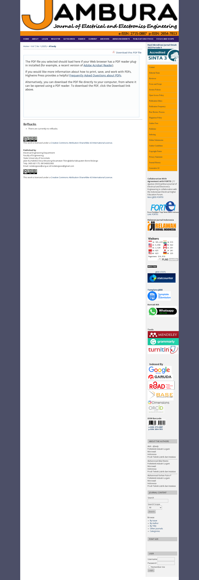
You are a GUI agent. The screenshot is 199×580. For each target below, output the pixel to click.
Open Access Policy (156, 95)
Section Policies (155, 90)
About (35, 39)
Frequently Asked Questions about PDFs (95, 75)
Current (92, 39)
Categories (155, 531)
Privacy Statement (155, 157)
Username (152, 559)
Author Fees (153, 123)
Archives (104, 39)
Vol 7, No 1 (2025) (39, 46)
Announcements (121, 39)
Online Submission (156, 140)
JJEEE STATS (160, 272)
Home (26, 39)
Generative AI (154, 168)
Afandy (52, 46)
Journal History (155, 162)
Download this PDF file (128, 52)
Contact (152, 67)
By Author (154, 523)
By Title (153, 526)
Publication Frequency (157, 106)
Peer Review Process (157, 112)
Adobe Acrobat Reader (97, 65)
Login (45, 39)
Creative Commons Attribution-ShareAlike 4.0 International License (81, 143)
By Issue (153, 520)
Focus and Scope (155, 84)
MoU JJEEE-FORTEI (155, 197)
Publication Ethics (155, 101)
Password (152, 563)
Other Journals (156, 528)
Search (81, 39)
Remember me (158, 567)
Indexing (152, 134)
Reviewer (152, 78)
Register (55, 39)
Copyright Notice (155, 151)
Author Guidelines (156, 146)
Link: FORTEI (153, 214)
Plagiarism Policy (155, 118)
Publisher (152, 129)
